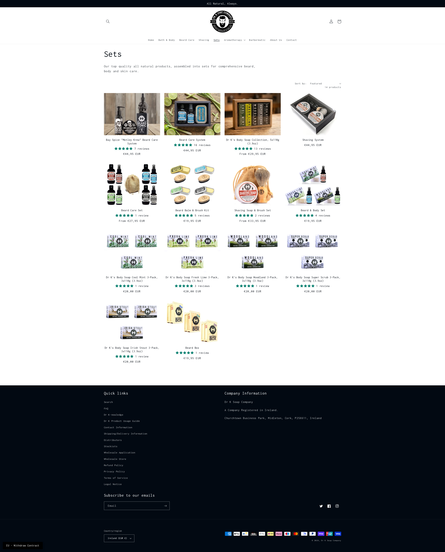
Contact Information (118, 427)
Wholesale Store (115, 459)
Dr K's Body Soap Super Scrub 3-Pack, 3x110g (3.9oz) (313, 279)
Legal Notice (113, 484)
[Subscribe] (165, 505)
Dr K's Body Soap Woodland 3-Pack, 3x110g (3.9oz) (253, 279)
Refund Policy (113, 465)
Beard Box (192, 347)
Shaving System (313, 139)
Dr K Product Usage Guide (122, 421)
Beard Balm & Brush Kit (192, 210)
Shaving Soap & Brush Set (252, 210)
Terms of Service (116, 477)
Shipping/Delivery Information (125, 433)
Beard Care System (192, 139)
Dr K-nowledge (113, 414)
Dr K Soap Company (331, 540)
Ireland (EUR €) (117, 538)
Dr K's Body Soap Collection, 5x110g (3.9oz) (252, 141)
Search (108, 402)
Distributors (113, 440)
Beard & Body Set (313, 210)
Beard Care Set (132, 210)
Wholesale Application (119, 452)
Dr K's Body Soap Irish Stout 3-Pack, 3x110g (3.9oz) (132, 349)
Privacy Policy (114, 471)
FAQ (106, 408)
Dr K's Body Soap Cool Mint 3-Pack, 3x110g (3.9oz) (132, 279)
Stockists (111, 446)
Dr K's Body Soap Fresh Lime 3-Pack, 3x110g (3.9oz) (192, 279)
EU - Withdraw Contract (22, 545)
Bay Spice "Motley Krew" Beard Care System (132, 141)
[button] (108, 22)
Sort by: (300, 83)
